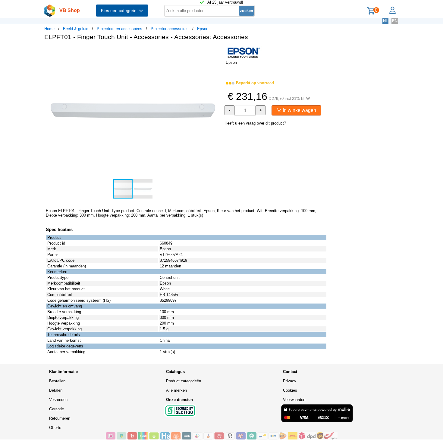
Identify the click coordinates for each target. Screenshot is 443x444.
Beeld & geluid (75, 28)
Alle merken (176, 390)
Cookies (290, 390)
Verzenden (58, 399)
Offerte (55, 427)
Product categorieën (183, 381)
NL (385, 21)
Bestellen (57, 381)
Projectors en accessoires (119, 28)
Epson (202, 28)
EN (394, 21)
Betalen (55, 390)
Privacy (289, 381)
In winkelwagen (298, 110)
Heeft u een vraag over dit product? (255, 123)
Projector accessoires (170, 28)
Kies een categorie (120, 10)
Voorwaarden (294, 399)
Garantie (56, 409)
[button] (216, 51)
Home (49, 28)
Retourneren (59, 418)
